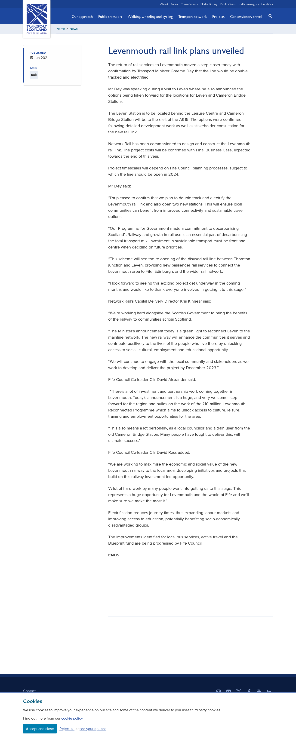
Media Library (209, 4)
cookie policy (72, 718)
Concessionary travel (246, 16)
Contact (29, 691)
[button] (269, 16)
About (164, 4)
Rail (34, 75)
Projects (218, 16)
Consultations (189, 4)
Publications (227, 4)
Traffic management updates (255, 4)
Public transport (110, 16)
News (174, 4)
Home (60, 29)
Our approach (82, 16)
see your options (93, 729)
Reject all (66, 729)
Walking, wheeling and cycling (150, 16)
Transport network (192, 16)
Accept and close (40, 729)
